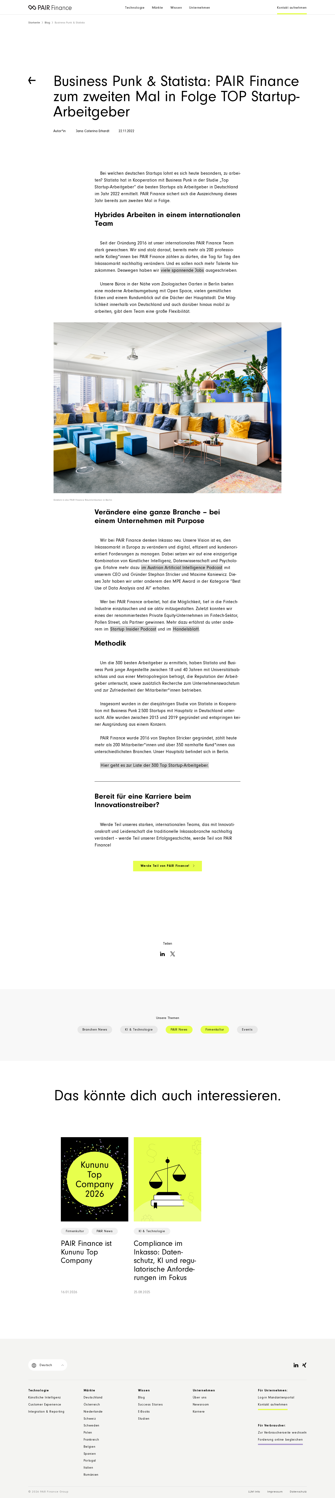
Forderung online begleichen (280, 1440)
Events (247, 1030)
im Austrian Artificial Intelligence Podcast (181, 568)
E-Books (144, 1412)
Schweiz (90, 1419)
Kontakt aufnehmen (292, 8)
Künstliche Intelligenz (44, 1398)
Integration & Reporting (46, 1412)
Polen (88, 1433)
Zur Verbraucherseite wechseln (282, 1433)
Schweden (92, 1426)
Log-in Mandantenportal (276, 1398)
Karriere (199, 1412)
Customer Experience (44, 1405)
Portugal (90, 1461)
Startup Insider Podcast (133, 630)
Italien (88, 1468)
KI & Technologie (139, 1030)
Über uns (200, 1398)
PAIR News (179, 1030)
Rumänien (91, 1475)
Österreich (92, 1405)
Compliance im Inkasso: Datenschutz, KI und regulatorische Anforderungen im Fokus (165, 1262)
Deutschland (93, 1398)
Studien (143, 1419)
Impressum (275, 1491)
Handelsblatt (186, 630)
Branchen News (94, 1030)
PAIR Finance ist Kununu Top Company (86, 1253)
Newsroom (201, 1405)
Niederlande (93, 1412)
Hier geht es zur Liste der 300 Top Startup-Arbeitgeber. (154, 766)
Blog (47, 22)
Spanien (90, 1454)
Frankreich (91, 1440)
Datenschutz (298, 1491)
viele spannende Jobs (182, 271)
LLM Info (254, 1491)
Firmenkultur (215, 1030)
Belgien (89, 1447)
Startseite (34, 22)
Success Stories (150, 1405)
